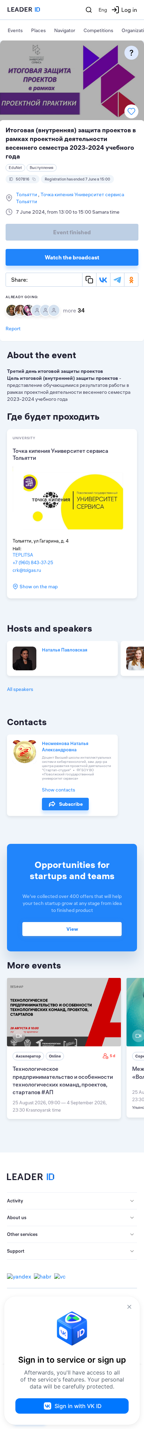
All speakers (20, 689)
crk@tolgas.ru (27, 570)
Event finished (72, 232)
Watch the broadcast (72, 257)
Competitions (98, 30)
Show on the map (39, 586)
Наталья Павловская (64, 650)
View (72, 929)
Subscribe (71, 804)
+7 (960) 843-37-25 (33, 562)
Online (55, 1056)
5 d (112, 1055)
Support (15, 1251)
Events (15, 30)
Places (38, 30)
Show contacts (58, 790)
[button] (72, 1201)
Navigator (64, 30)
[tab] (72, 1201)
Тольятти (27, 194)
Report (13, 328)
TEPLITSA (23, 555)
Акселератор (28, 1056)
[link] (64, 1048)
